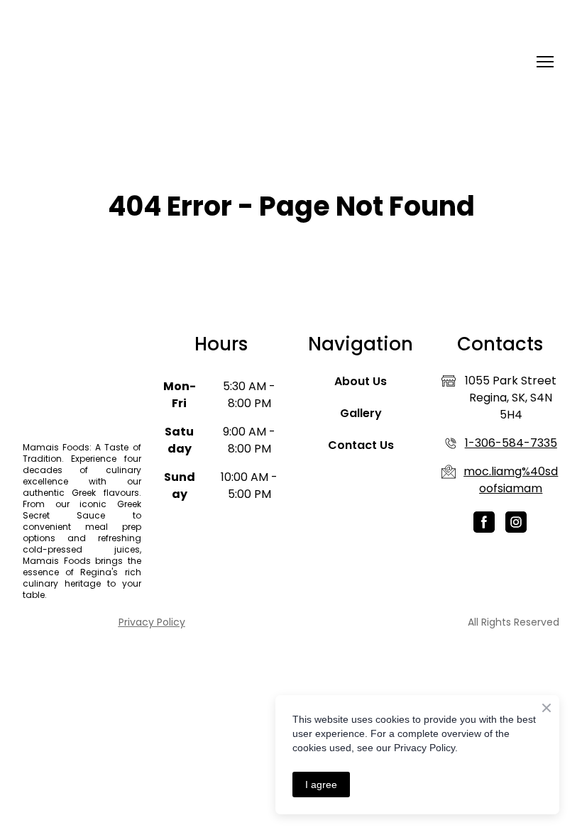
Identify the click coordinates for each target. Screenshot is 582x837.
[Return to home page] (85, 61)
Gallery (361, 413)
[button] (484, 522)
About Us (360, 381)
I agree (321, 784)
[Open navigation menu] (545, 62)
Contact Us (361, 445)
